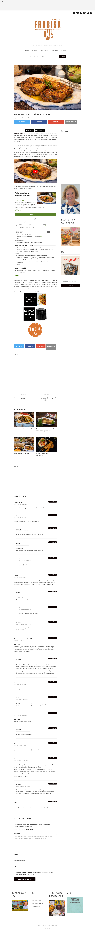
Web (15, 866)
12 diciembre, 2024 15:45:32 (21, 504)
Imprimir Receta (40, 130)
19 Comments (20, 496)
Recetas (34, 50)
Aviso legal (47, 928)
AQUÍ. (41, 236)
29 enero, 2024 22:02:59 (23, 530)
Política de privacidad (47, 927)
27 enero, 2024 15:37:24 (20, 517)
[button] (15, 210)
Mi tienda (64, 50)
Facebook (39, 121)
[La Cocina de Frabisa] (47, 29)
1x (48, 232)
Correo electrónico (20, 860)
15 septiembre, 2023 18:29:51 (24, 594)
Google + (56, 121)
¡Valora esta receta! (20, 830)
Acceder (34, 897)
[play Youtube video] (35, 171)
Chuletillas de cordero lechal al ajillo (23, 429)
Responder (52, 501)
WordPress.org (36, 906)
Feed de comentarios (37, 903)
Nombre (16, 854)
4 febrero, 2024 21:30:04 (26, 560)
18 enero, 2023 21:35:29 (23, 699)
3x (54, 232)
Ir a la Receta (30, 130)
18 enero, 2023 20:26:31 (20, 684)
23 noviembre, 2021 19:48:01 (24, 786)
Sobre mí (55, 50)
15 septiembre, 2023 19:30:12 (27, 609)
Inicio (27, 50)
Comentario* (17, 833)
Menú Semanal (44, 50)
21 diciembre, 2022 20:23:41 (21, 715)
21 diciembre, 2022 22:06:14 (24, 731)
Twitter (23, 121)
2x (51, 232)
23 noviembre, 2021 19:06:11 (21, 760)
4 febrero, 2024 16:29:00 (23, 545)
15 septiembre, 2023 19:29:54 (24, 624)
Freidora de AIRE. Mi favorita (21, 453)
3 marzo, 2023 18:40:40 (23, 661)
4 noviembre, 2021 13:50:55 (21, 804)
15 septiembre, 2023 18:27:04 (21, 577)
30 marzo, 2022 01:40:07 (20, 745)
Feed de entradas (36, 900)
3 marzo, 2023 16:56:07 (20, 640)
